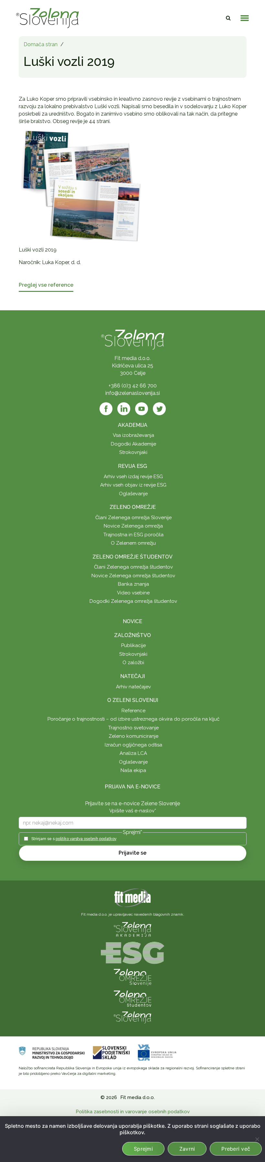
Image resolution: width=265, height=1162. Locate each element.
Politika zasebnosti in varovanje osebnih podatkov (133, 1112)
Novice (132, 621)
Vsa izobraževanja (133, 435)
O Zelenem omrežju (133, 543)
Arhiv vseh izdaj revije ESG (133, 476)
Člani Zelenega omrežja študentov (133, 567)
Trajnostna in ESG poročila (133, 535)
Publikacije (133, 645)
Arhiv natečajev (133, 687)
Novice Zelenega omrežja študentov (133, 576)
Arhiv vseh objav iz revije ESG (133, 485)
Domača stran (41, 44)
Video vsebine (133, 593)
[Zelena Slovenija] (47, 18)
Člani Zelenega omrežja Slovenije (133, 517)
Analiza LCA (133, 753)
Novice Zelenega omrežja (133, 526)
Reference (133, 711)
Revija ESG (132, 466)
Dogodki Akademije (133, 444)
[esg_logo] (132, 952)
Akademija (132, 425)
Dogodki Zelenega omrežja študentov (133, 601)
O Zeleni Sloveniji (132, 700)
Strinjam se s (73, 839)
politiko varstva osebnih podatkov (86, 839)
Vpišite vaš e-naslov (132, 811)
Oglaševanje (133, 494)
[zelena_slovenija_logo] (132, 1017)
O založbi (133, 662)
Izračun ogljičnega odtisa (133, 745)
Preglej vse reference (46, 285)
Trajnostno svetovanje (133, 728)
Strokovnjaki (133, 452)
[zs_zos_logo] (132, 998)
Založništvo (132, 635)
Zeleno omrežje (133, 507)
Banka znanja (133, 584)
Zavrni (187, 1149)
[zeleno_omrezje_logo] (132, 977)
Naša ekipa (133, 770)
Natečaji (132, 676)
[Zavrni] (257, 1139)
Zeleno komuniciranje (133, 736)
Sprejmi (143, 1149)
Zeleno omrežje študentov (132, 557)
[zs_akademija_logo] (132, 929)
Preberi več (235, 1149)
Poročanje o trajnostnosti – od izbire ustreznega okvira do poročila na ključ (133, 719)
